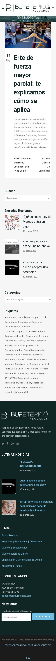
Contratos (26, 158)
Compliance (11, 322)
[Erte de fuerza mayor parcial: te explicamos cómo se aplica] (28, 35)
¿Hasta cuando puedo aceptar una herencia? (35, 267)
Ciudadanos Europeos (29, 317)
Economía (31, 341)
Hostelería (10, 359)
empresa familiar (13, 345)
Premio (32, 373)
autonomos (10, 317)
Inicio (14, 20)
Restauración (11, 383)
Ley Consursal (33, 364)
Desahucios (32, 336)
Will (26, 392)
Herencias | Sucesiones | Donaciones (22, 541)
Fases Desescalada (34, 350)
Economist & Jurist (14, 341)
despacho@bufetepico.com (16, 595)
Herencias (26, 355)
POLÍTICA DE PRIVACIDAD (16, 645)
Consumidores (12, 327)
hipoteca (37, 355)
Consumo (26, 327)
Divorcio (43, 336)
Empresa (18, 162)
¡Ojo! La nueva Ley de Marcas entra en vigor (37, 221)
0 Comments (44, 168)
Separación (25, 383)
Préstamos (42, 373)
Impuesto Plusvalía (26, 359)
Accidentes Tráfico (12, 565)
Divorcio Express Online (15, 553)
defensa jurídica (36, 331)
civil (44, 317)
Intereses (42, 359)
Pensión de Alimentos (16, 373)
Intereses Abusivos (15, 364)
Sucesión (23, 387)
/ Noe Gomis (20, 171)
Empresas (28, 345)
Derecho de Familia (15, 336)
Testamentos (35, 387)
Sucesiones (11, 387)
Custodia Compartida (16, 331)
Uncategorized (21, 166)
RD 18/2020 (11, 378)
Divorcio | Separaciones (15, 547)
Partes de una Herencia (36, 369)
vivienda (9, 392)
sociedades (38, 383)
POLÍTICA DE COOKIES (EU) (39, 645)
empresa (41, 341)
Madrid (45, 364)
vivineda (18, 392)
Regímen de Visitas (28, 378)
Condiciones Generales (30, 322)
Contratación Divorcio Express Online (22, 559)
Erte (37, 345)
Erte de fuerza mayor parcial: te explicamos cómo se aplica (29, 83)
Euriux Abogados (14, 350)
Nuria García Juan (14, 369)
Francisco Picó (12, 355)
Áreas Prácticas (10, 535)
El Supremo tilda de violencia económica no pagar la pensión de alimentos (36, 506)
